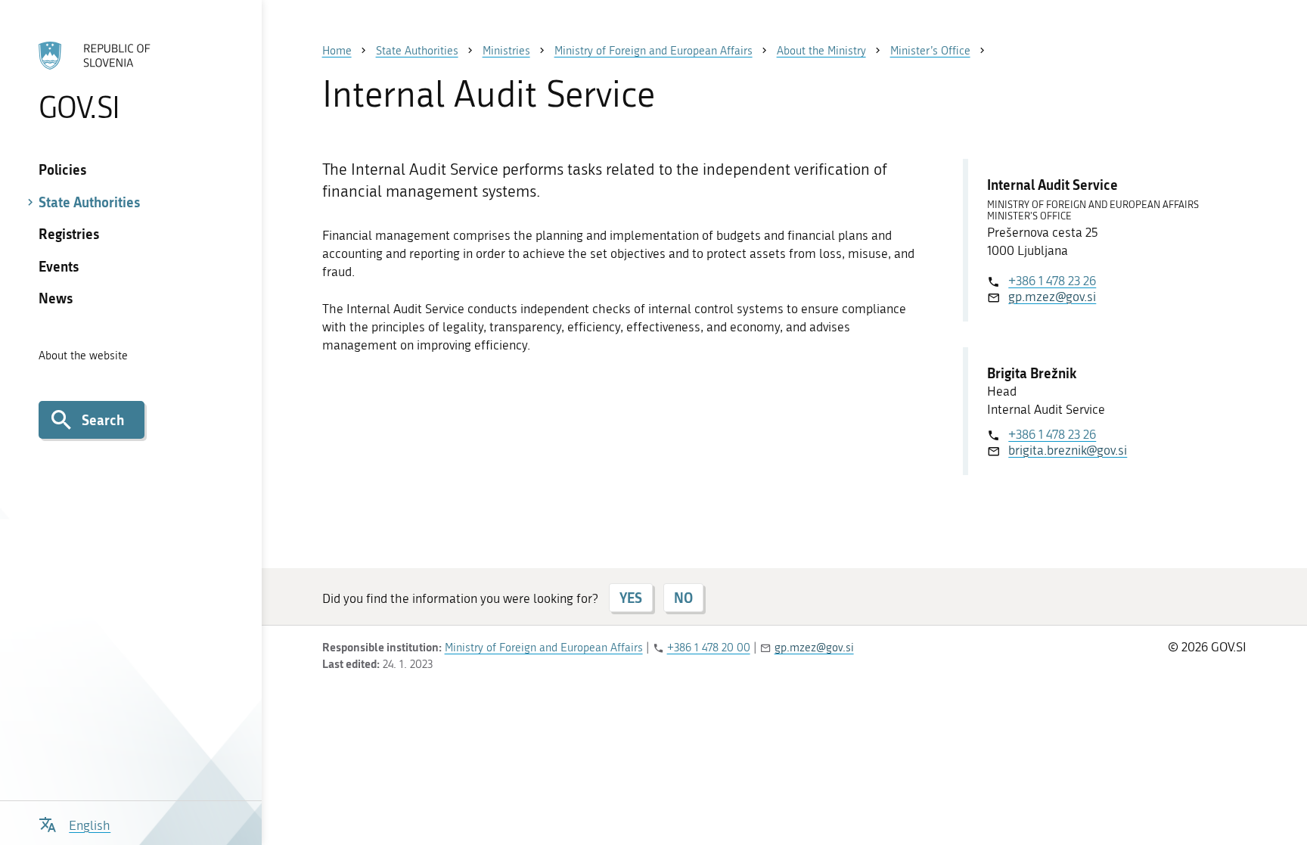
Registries (69, 234)
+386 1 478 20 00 (708, 647)
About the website (83, 355)
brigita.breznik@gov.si (1067, 450)
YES (630, 597)
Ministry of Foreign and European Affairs (544, 647)
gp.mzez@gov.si (1052, 296)
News (56, 298)
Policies (62, 169)
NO (683, 597)
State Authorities (89, 202)
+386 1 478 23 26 (1052, 280)
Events (59, 266)
